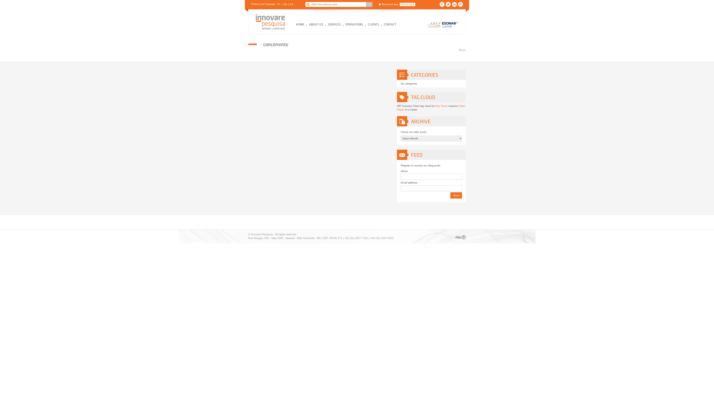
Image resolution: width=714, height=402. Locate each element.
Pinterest (460, 4)
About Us (316, 24)
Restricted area (390, 4)
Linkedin (454, 4)
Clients (373, 24)
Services (334, 24)
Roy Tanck (441, 105)
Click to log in (407, 4)
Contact (390, 24)
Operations (354, 24)
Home (300, 24)
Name (404, 171)
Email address (409, 182)
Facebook (442, 4)
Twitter (448, 4)
